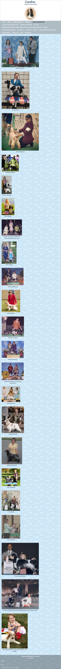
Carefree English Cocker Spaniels (12, 667)
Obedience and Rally (26, 24)
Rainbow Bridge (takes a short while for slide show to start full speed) (21, 27)
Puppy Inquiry (6, 32)
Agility (9, 22)
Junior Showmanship (38, 22)
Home (4, 22)
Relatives (45, 27)
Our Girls (27, 30)
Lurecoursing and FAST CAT (10, 24)
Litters (35, 30)
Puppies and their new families (47, 30)
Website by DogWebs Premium (31, 656)
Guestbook (28, 32)
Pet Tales (36, 24)
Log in (2, 665)
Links (21, 32)
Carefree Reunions (18, 22)
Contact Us (15, 32)
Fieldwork (28, 22)
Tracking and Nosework (9, 30)
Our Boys (20, 30)
